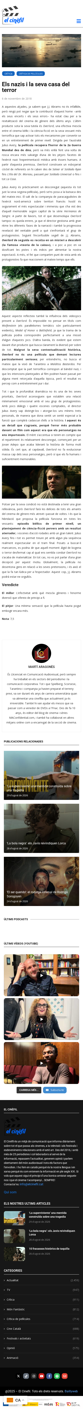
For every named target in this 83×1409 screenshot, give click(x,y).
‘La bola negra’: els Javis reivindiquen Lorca (36, 843)
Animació (43, 1358)
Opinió (43, 1348)
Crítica (8, 73)
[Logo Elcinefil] (13, 15)
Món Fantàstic (43, 1309)
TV (43, 1290)
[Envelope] (65, 1376)
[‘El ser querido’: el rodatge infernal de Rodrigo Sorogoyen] (41, 881)
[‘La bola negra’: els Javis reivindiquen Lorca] (41, 828)
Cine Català (43, 1328)
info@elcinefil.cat (31, 1184)
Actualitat (43, 1280)
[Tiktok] (26, 1376)
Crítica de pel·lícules (30, 73)
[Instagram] (34, 1376)
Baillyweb (71, 1391)
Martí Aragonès (41, 667)
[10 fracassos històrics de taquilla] (14, 1254)
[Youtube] (41, 1376)
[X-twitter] (18, 1376)
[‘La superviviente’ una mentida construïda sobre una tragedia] (41, 775)
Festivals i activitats (43, 1338)
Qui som (10, 1192)
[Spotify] (57, 1376)
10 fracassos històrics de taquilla (49, 1248)
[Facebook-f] (49, 1376)
